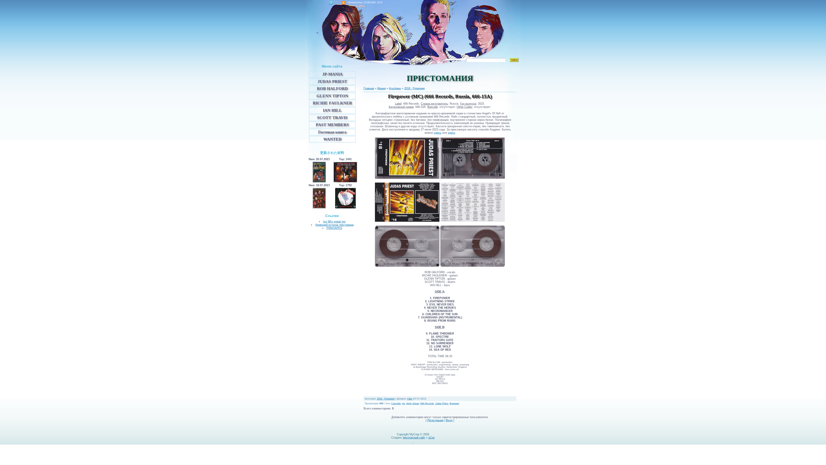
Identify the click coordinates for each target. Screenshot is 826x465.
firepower (454, 403)
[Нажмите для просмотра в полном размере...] (407, 220)
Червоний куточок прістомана (334, 224)
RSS (343, 3)
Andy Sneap (412, 403)
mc (403, 403)
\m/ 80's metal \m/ (334, 221)
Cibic (409, 398)
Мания (381, 88)
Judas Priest (441, 403)
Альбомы (395, 88)
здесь (437, 132)
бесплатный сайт (414, 437)
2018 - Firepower (414, 88)
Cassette (396, 403)
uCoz (431, 437)
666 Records (427, 403)
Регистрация (435, 420)
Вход (449, 420)
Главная (331, 3)
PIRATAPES (334, 228)
